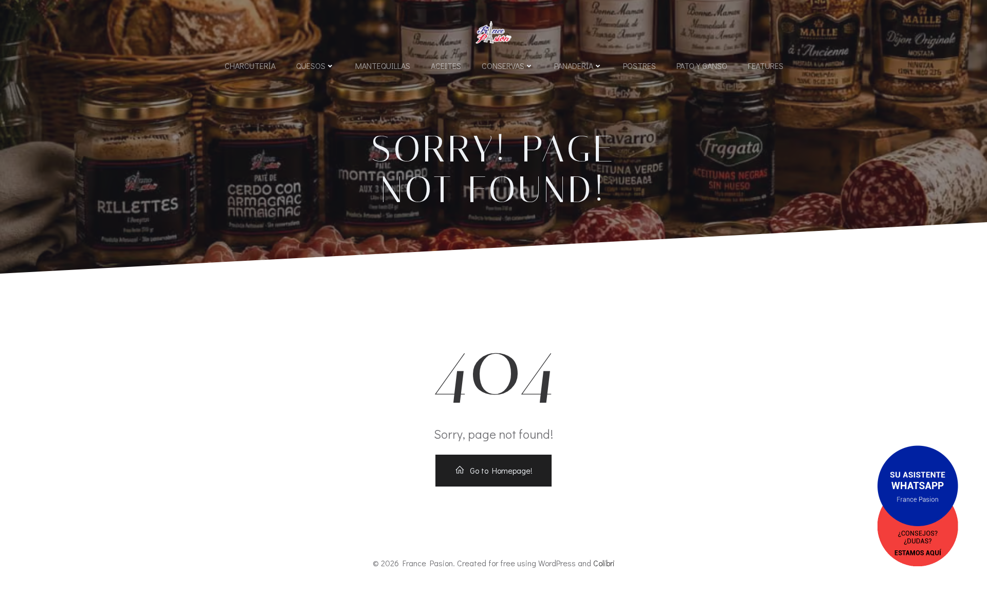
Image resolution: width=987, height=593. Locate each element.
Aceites (446, 65)
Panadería (573, 65)
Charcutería (250, 65)
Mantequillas (382, 65)
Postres (639, 65)
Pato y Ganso (702, 65)
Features (765, 65)
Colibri (604, 563)
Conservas (503, 65)
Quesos (310, 65)
